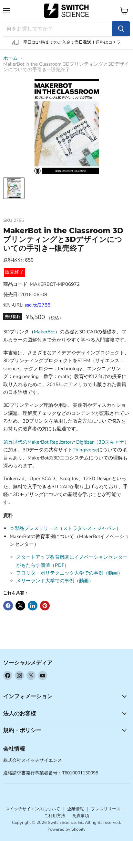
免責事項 (80, 816)
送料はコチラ (108, 42)
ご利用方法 (54, 816)
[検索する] (121, 28)
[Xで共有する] (20, 605)
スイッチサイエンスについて (32, 809)
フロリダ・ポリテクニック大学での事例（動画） (69, 573)
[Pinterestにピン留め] (45, 605)
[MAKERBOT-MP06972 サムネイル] (14, 188)
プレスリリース (105, 809)
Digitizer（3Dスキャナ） (102, 442)
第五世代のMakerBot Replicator (37, 442)
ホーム (10, 58)
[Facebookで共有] (8, 605)
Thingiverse (85, 450)
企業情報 (75, 809)
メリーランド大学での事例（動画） (55, 580)
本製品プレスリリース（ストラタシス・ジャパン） (65, 528)
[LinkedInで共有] (32, 605)
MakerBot (44, 332)
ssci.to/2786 (37, 305)
